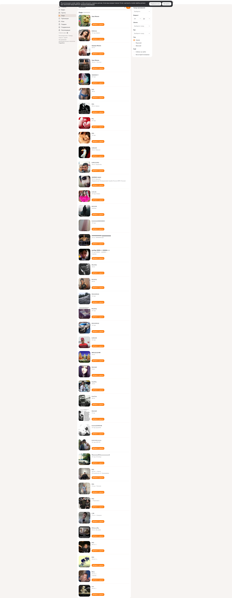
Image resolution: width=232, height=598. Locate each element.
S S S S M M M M (97, 426)
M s (93, 119)
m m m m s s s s (96, 440)
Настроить (166, 4)
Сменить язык (62, 33)
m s (93, 586)
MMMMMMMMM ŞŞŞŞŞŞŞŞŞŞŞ (101, 235)
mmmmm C (95, 75)
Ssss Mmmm (95, 16)
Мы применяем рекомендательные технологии (67, 41)
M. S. (93, 572)
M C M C (94, 265)
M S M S (94, 279)
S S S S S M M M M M (98, 221)
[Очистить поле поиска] (124, 7)
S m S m (94, 396)
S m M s (94, 382)
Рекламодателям (63, 35)
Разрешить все (155, 4)
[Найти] (128, 7)
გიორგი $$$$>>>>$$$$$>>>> (101, 250)
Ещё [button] (65, 37)
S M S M (94, 148)
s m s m (94, 192)
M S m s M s (95, 528)
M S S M (94, 206)
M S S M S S (95, 294)
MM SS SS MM (96, 352)
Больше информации (88, 4)
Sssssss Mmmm (96, 45)
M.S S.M (94, 367)
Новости (61, 37)
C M (93, 513)
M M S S (94, 31)
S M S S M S (95, 162)
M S (93, 89)
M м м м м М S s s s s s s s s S (101, 455)
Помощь (70, 35)
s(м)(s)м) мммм (96, 177)
